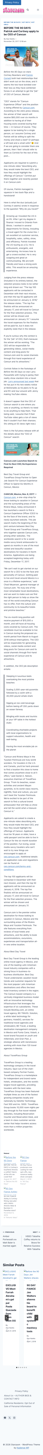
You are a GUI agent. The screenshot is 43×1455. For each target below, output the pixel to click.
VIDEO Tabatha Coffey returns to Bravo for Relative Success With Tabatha (32, 1240)
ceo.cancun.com (11, 857)
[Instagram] (14, 1418)
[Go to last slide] (7, 1317)
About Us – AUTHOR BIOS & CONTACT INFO (17, 1397)
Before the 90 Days (12, 22)
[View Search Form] (28, 10)
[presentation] (11, 1275)
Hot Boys (26, 22)
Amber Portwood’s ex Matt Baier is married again (9, 1239)
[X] (10, 1418)
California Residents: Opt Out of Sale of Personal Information (19, 1405)
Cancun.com (29, 108)
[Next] (36, 1317)
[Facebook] (5, 1418)
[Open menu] (38, 10)
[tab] (16, 1367)
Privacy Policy (12, 2)
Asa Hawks (10, 39)
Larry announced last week (21, 381)
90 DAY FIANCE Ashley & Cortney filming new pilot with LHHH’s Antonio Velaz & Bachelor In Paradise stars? (10, 1203)
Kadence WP (23, 1448)
